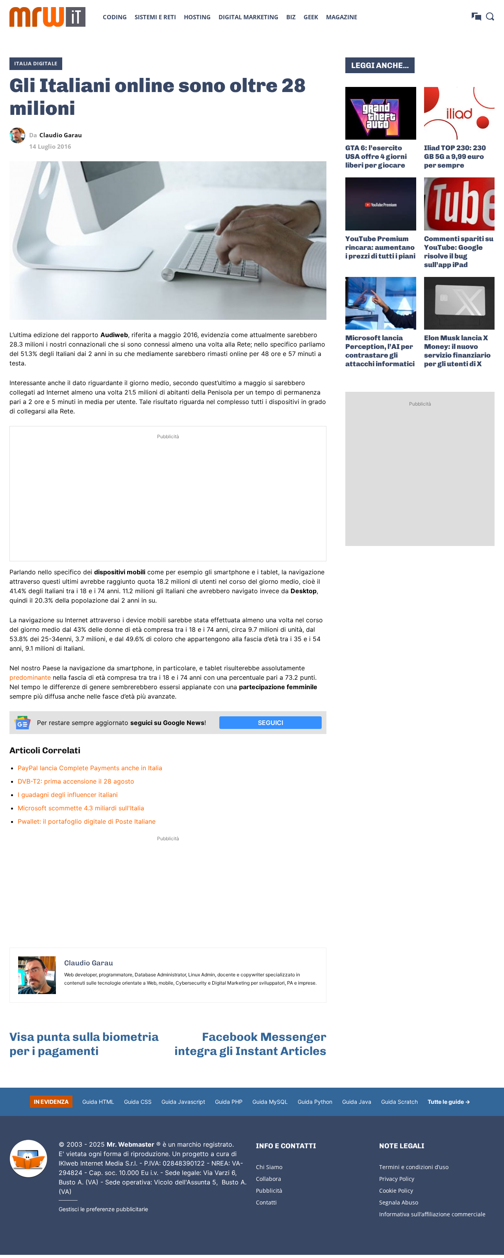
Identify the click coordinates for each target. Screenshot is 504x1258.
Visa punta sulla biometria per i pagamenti (84, 1044)
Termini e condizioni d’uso (413, 1167)
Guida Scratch (399, 1101)
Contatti (266, 1202)
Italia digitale (35, 63)
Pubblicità (269, 1190)
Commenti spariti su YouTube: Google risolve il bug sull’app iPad (458, 251)
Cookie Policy (396, 1190)
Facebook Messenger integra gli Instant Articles (250, 1044)
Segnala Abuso (398, 1202)
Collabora (268, 1178)
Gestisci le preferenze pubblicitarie (103, 1209)
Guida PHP (229, 1101)
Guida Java (356, 1101)
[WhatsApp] (282, 135)
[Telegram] (300, 135)
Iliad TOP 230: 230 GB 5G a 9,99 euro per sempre (455, 157)
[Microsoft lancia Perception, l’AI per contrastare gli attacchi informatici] (380, 303)
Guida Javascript (183, 1101)
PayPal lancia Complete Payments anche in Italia (90, 768)
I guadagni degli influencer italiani (68, 795)
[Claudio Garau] (19, 135)
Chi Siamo (269, 1167)
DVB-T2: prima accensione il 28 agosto (76, 781)
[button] (490, 16)
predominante (30, 677)
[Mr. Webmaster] (28, 1159)
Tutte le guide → (449, 1101)
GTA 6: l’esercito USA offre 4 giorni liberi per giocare (376, 157)
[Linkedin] (264, 135)
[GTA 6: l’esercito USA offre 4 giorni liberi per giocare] (380, 113)
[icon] (476, 16)
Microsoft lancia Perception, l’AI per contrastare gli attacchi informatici (380, 351)
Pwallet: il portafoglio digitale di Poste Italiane (87, 821)
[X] (246, 135)
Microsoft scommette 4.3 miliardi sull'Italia (81, 808)
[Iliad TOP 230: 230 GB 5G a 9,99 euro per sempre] (459, 113)
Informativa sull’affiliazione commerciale (432, 1214)
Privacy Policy (396, 1178)
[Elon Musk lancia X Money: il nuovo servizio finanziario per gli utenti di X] (459, 303)
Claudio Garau (60, 135)
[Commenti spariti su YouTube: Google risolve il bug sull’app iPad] (459, 203)
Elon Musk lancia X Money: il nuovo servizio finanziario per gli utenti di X (457, 351)
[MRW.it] (47, 17)
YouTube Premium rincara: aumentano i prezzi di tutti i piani (380, 247)
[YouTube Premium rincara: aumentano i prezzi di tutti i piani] (380, 203)
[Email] (318, 135)
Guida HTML (98, 1101)
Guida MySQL (270, 1101)
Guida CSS (138, 1101)
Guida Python (315, 1101)
